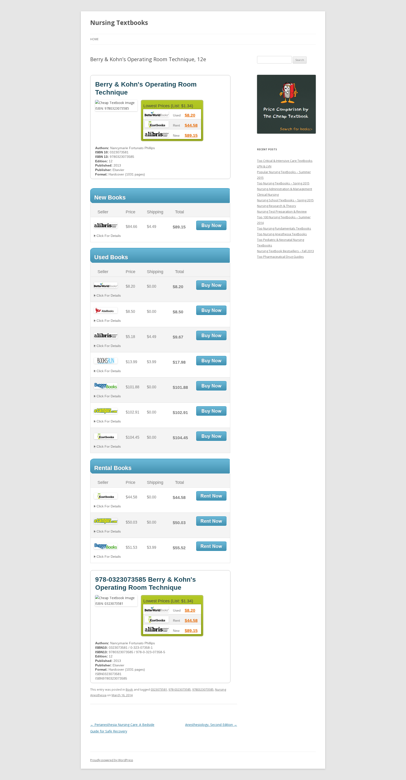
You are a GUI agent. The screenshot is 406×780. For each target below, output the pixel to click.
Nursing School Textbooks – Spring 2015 (285, 200)
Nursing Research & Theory (276, 206)
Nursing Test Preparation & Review (282, 211)
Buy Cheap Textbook (211, 225)
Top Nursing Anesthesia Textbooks (282, 234)
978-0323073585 (179, 689)
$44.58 (191, 125)
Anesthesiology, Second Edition (211, 724)
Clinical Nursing (268, 194)
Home (94, 39)
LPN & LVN (264, 166)
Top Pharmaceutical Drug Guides (280, 257)
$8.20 (190, 115)
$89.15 (191, 135)
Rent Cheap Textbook (211, 496)
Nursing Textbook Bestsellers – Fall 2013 (285, 251)
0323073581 (159, 689)
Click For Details (108, 236)
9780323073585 (203, 689)
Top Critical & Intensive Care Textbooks (284, 161)
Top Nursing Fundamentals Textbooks (284, 228)
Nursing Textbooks (119, 22)
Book (129, 689)
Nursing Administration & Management (284, 189)
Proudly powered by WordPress (111, 760)
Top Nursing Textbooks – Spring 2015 (283, 183)
